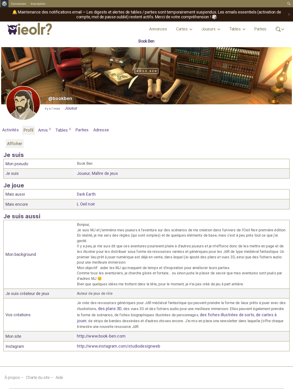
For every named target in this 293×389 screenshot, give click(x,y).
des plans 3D (110, 308)
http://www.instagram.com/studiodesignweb (118, 346)
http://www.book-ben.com (101, 336)
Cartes (181, 29)
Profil (28, 130)
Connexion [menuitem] (18, 3)
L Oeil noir (86, 204)
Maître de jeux (105, 173)
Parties (260, 29)
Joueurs (208, 29)
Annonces (158, 29)
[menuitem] (4, 3)
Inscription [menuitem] (38, 3)
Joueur (71, 108)
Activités (10, 129)
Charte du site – (39, 377)
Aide (59, 377)
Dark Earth (86, 194)
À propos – (14, 377)
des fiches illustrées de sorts (227, 314)
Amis (44, 129)
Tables (235, 29)
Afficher (14, 143)
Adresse (101, 129)
